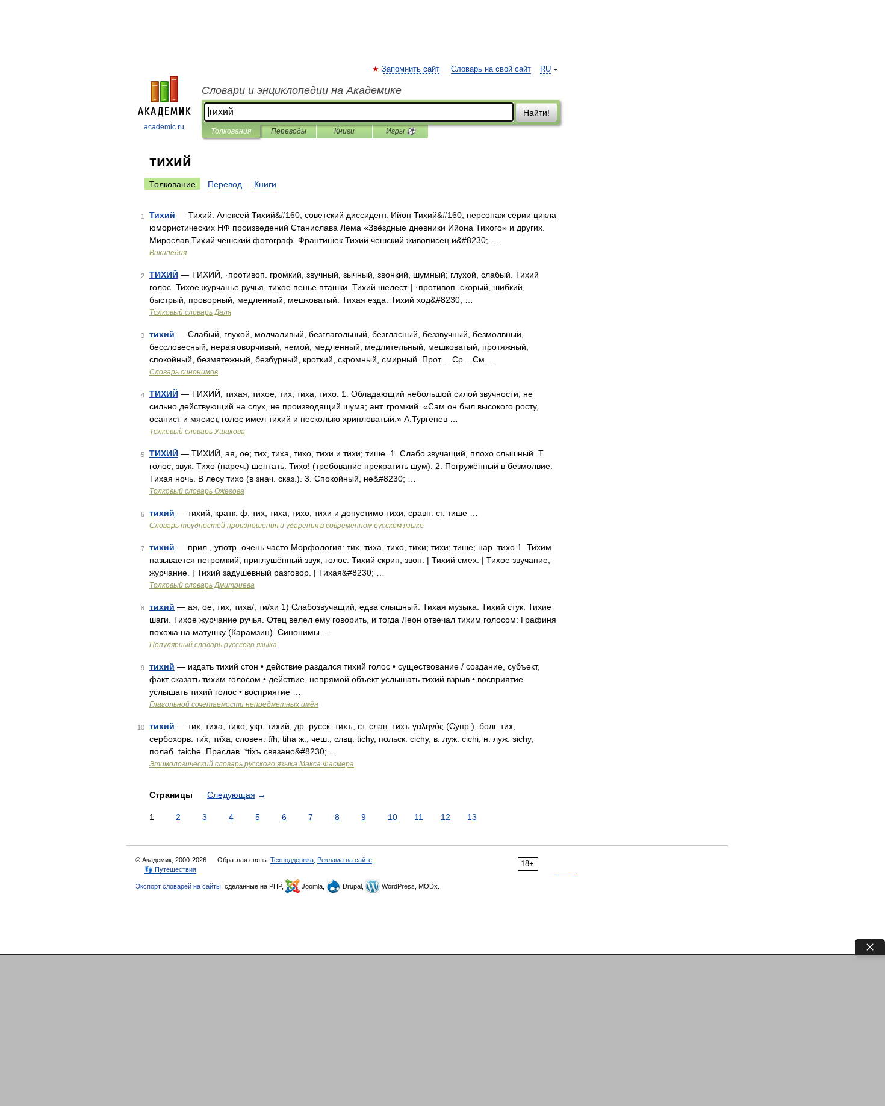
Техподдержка (292, 859)
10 (392, 817)
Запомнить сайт (411, 69)
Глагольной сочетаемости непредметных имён (233, 704)
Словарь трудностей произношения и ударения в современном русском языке (286, 525)
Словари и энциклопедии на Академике (302, 90)
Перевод (225, 184)
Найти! (536, 112)
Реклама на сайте (344, 859)
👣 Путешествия (170, 869)
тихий (162, 334)
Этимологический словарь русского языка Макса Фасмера (251, 764)
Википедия (168, 253)
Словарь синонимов (183, 372)
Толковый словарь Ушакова (197, 431)
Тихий (162, 215)
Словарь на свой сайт (491, 69)
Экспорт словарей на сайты (178, 886)
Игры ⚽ (400, 131)
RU (545, 69)
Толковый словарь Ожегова (196, 491)
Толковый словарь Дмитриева (202, 585)
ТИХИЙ (163, 274)
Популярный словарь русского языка (213, 645)
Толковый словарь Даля (190, 312)
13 (472, 817)
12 (445, 817)
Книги (344, 131)
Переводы (288, 131)
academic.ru (164, 127)
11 (418, 817)
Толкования (231, 131)
